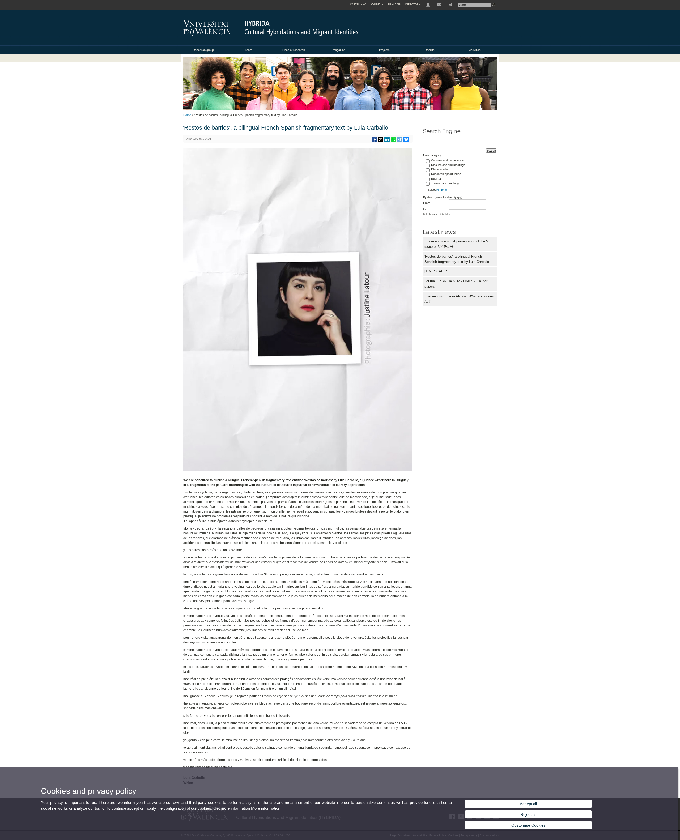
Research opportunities (446, 174)
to (424, 209)
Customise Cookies (528, 825)
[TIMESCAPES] (436, 271)
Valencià (377, 4)
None (443, 189)
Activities (475, 50)
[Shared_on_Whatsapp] (393, 141)
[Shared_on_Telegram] (400, 141)
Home (187, 115)
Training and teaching (445, 183)
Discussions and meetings (448, 165)
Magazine (339, 50)
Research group (203, 50)
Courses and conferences (448, 160)
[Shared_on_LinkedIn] (387, 141)
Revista (436, 178)
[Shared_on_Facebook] (374, 141)
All (437, 189)
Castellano (358, 4)
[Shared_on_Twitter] (380, 141)
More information (265, 808)
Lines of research (293, 50)
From (426, 202)
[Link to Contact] (439, 5)
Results (430, 50)
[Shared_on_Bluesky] (406, 141)
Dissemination (440, 169)
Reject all (528, 814)
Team (248, 50)
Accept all (528, 803)
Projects (384, 50)
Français (394, 4)
